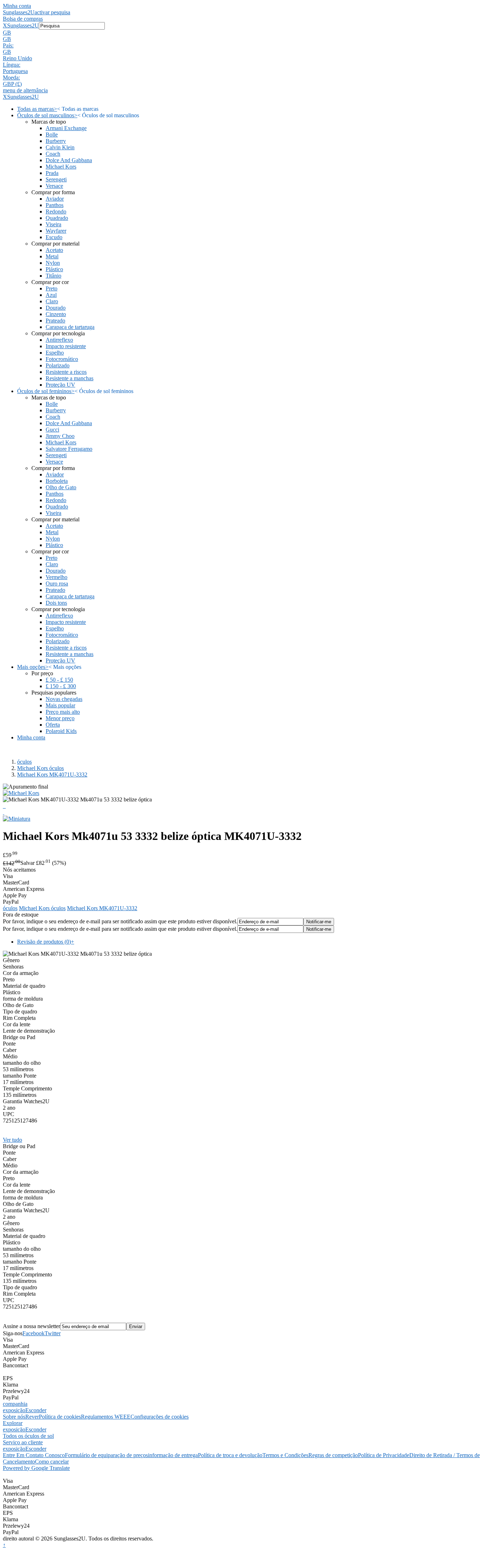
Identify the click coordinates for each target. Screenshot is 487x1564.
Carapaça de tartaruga (70, 327)
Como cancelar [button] (52, 1462)
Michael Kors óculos (40, 768)
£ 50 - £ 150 (59, 680)
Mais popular (60, 705)
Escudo (54, 237)
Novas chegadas (64, 699)
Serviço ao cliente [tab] (23, 1442)
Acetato (54, 250)
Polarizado (58, 365)
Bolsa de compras (23, 19)
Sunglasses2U (19, 12)
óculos (24, 762)
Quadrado (57, 218)
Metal (52, 256)
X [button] (5, 25)
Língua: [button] (11, 65)
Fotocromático (62, 359)
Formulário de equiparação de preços (106, 1455)
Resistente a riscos (66, 372)
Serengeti (56, 179)
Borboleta (57, 481)
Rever (32, 1417)
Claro (52, 301)
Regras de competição (333, 1455)
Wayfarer (56, 231)
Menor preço (60, 718)
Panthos (54, 205)
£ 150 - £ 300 (61, 686)
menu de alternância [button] (25, 90)
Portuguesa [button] (15, 71)
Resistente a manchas (69, 378)
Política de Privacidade (383, 1455)
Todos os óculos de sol (28, 1436)
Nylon (53, 263)
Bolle (52, 134)
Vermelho (56, 577)
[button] (243, 33)
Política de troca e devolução (230, 1455)
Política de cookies (60, 1417)
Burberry (56, 141)
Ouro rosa (57, 583)
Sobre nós (14, 1417)
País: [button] (8, 45)
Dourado (56, 308)
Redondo (56, 211)
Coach (53, 154)
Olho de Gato (61, 487)
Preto (51, 288)
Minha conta (17, 6)
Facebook (33, 1333)
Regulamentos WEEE (105, 1417)
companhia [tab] (15, 1404)
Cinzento (56, 314)
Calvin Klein (60, 147)
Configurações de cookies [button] (159, 1417)
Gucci (52, 430)
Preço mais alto (63, 712)
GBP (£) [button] (12, 84)
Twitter (53, 1333)
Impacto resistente (66, 346)
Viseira (53, 224)
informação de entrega (173, 1455)
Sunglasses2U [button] (23, 25)
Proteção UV (60, 385)
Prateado (55, 321)
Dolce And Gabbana (69, 160)
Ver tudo (12, 1140)
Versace (54, 186)
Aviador (55, 199)
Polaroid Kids (61, 731)
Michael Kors (61, 167)
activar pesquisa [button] (52, 12)
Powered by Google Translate (36, 1468)
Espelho (55, 353)
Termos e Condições (285, 1455)
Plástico (54, 269)
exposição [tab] (14, 1410)
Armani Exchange (66, 128)
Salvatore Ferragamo (69, 449)
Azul (51, 295)
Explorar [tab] (12, 1423)
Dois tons (56, 603)
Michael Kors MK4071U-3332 (52, 774)
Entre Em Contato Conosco (34, 1455)
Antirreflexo (59, 340)
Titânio (53, 276)
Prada (52, 173)
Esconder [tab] (35, 1410)
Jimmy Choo (60, 436)
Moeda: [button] (11, 77)
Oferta (53, 725)
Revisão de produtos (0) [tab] (45, 942)
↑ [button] (4, 1545)
